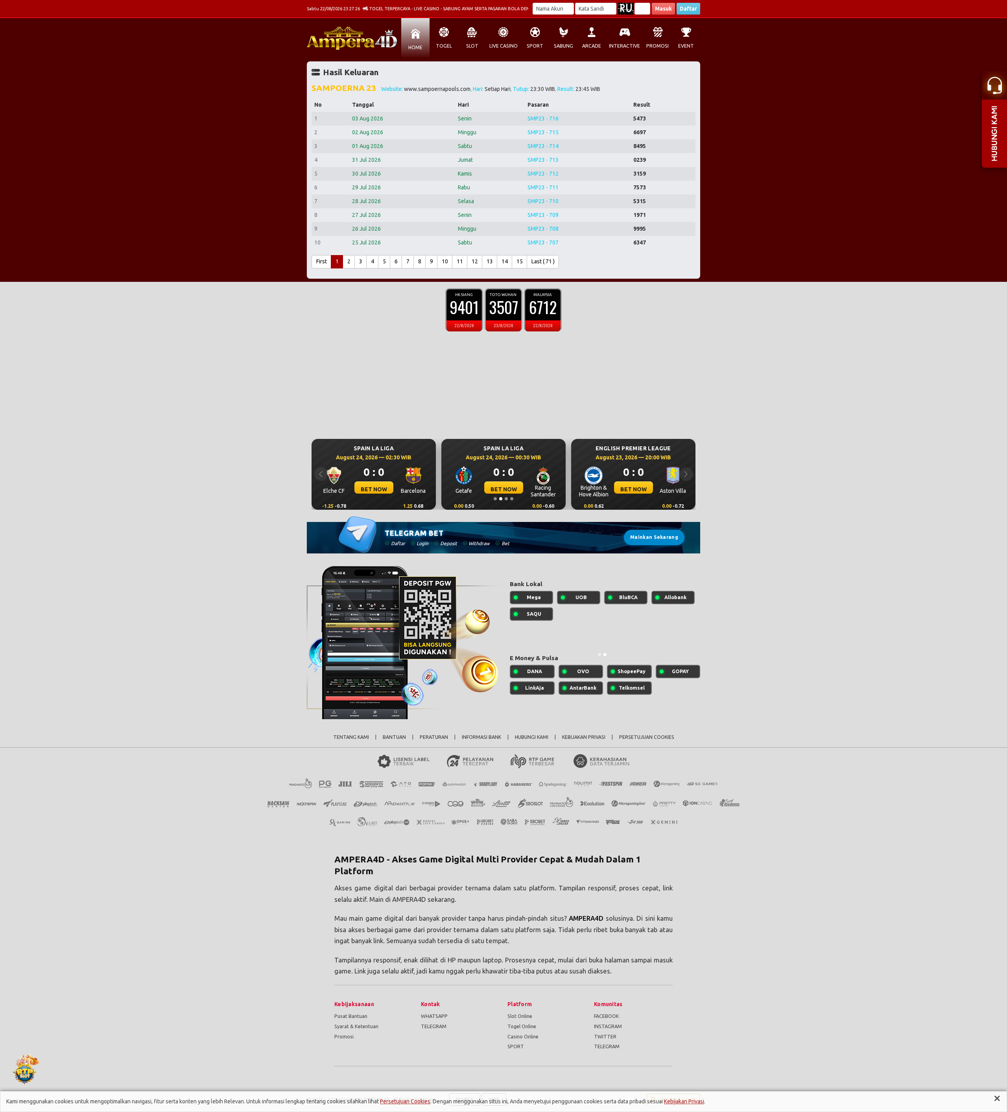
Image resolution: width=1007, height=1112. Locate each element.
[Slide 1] (495, 498)
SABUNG (563, 45)
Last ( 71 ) (543, 261)
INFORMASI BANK (481, 737)
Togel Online (521, 1026)
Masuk (663, 9)
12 (475, 261)
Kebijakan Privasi (684, 1101)
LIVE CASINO (503, 45)
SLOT (472, 45)
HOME (415, 47)
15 (519, 261)
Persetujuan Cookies (405, 1101)
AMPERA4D (586, 918)
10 (445, 261)
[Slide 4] (511, 498)
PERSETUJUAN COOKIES (646, 737)
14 (505, 261)
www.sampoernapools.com (437, 89)
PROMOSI (657, 45)
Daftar (688, 9)
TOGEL (444, 45)
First (321, 261)
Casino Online (523, 1036)
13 (490, 261)
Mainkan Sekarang (654, 537)
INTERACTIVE (624, 45)
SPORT (535, 45)
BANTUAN (394, 737)
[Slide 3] (506, 498)
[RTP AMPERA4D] (505, 1068)
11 (460, 261)
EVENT (686, 45)
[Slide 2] (500, 498)
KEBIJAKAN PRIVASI (583, 737)
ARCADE (591, 45)
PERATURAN (434, 737)
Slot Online (519, 1016)
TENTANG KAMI (351, 737)
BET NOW (370, 489)
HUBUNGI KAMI (531, 737)
